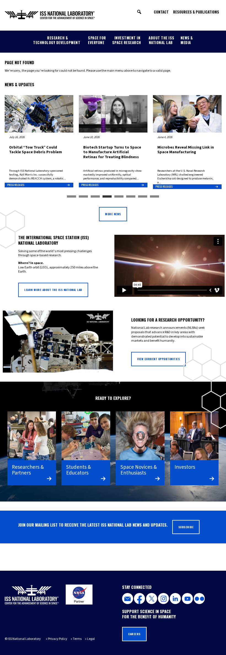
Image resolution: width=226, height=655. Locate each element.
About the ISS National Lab (161, 40)
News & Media (187, 40)
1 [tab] (71, 196)
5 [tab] (118, 196)
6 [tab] (130, 196)
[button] (139, 12)
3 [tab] (95, 196)
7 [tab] (142, 196)
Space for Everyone (97, 40)
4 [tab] (107, 196)
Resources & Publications (196, 12)
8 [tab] (154, 196)
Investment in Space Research (126, 40)
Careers (134, 634)
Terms (77, 639)
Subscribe (186, 527)
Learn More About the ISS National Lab (53, 290)
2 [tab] (83, 196)
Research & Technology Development (56, 40)
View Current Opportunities (158, 359)
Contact (161, 12)
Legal (91, 639)
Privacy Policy (57, 639)
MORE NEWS (113, 214)
